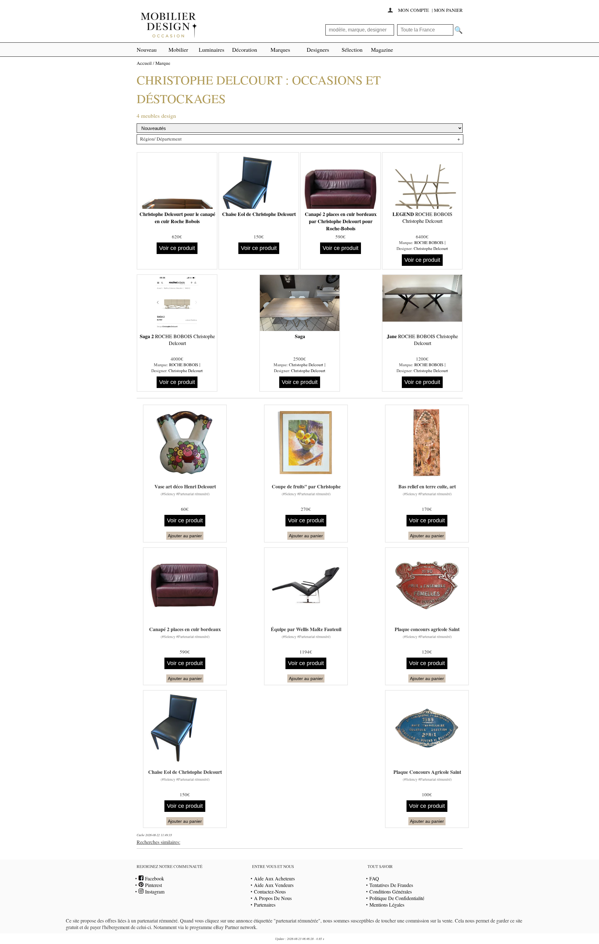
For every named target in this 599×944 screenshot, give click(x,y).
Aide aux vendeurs (274, 885)
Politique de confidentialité (396, 898)
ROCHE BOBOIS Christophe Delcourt (422, 217)
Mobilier (178, 49)
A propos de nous (273, 898)
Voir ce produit (177, 248)
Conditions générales (390, 891)
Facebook (154, 878)
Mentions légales (386, 904)
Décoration (244, 49)
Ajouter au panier (185, 535)
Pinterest (153, 885)
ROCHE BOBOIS (428, 242)
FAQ (374, 878)
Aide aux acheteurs (274, 878)
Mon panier (448, 10)
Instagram (154, 891)
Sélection (352, 49)
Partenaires (264, 904)
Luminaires (211, 49)
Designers (318, 49)
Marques (280, 49)
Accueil (144, 63)
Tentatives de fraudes (391, 885)
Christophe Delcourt (431, 248)
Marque (162, 63)
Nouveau (147, 49)
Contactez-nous (270, 891)
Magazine (382, 49)
